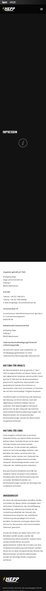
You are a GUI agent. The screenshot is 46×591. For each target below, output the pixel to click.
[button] (41, 9)
